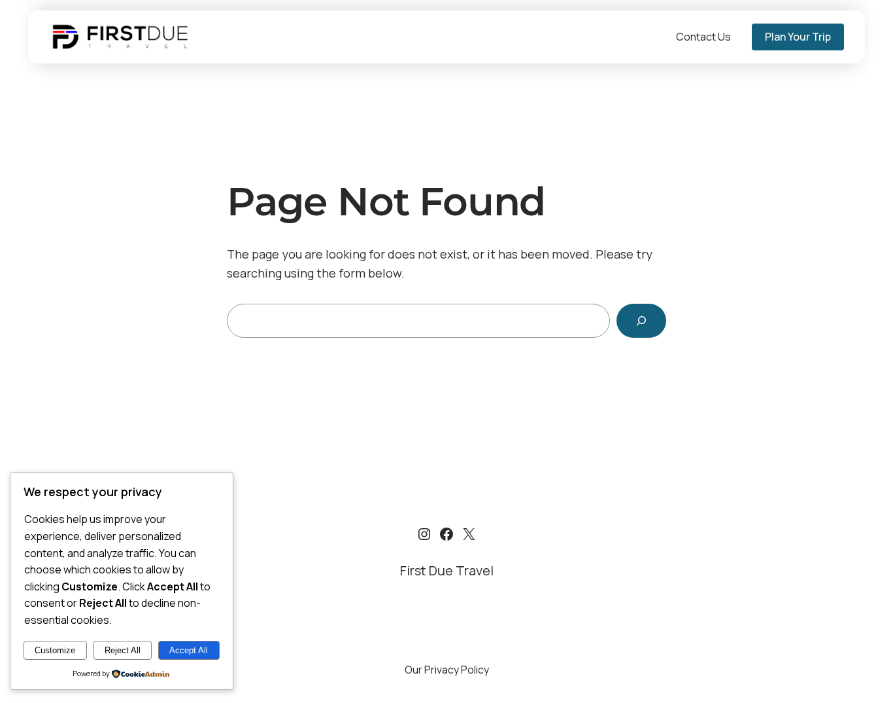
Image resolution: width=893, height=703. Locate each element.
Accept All (188, 650)
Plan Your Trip (798, 36)
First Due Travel (447, 570)
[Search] (641, 321)
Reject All (123, 650)
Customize (55, 650)
